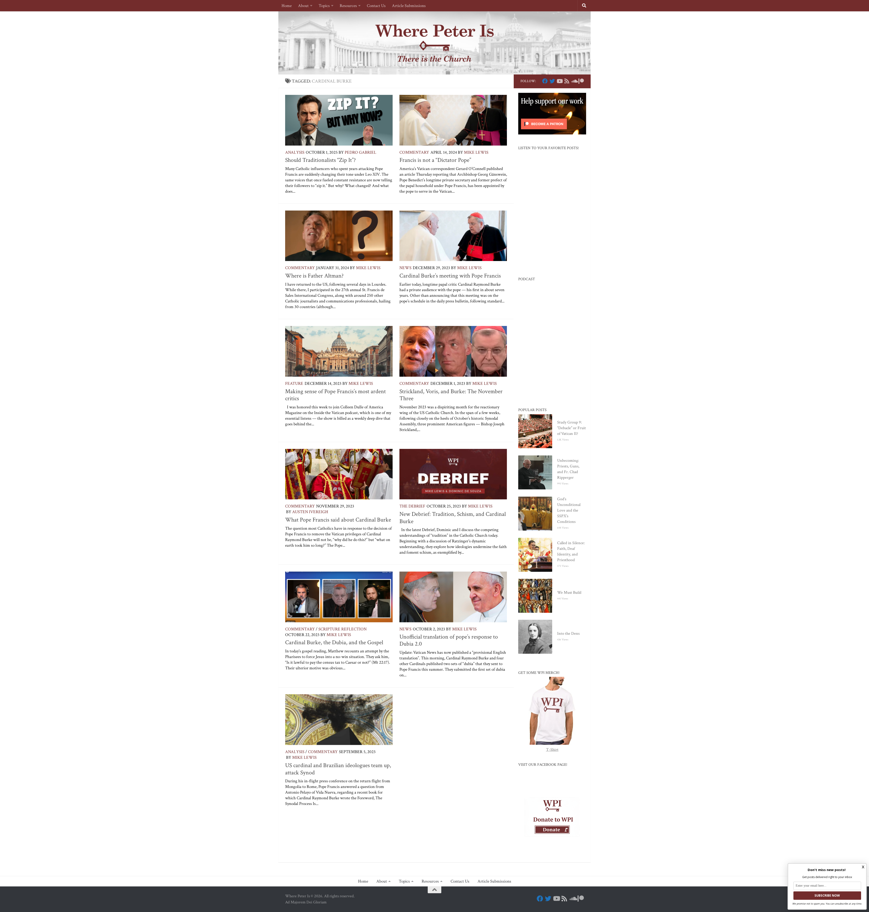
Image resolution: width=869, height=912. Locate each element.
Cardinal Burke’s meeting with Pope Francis (450, 276)
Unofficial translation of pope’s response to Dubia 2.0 (448, 640)
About (303, 6)
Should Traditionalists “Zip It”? (320, 160)
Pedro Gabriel (360, 152)
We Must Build (569, 592)
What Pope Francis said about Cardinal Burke (338, 520)
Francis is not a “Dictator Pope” (435, 160)
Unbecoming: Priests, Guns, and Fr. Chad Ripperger (568, 469)
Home (287, 6)
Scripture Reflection (342, 629)
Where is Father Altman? (314, 276)
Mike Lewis (476, 152)
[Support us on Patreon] (581, 81)
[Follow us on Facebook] (545, 81)
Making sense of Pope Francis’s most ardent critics (335, 395)
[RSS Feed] (566, 81)
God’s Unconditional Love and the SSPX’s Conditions (568, 510)
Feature (294, 383)
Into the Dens (568, 633)
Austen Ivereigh (310, 512)
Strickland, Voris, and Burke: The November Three (451, 395)
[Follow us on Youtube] (559, 81)
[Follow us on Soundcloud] (574, 81)
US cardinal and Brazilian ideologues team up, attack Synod (338, 768)
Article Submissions (409, 6)
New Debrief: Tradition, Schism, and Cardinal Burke (452, 517)
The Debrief (412, 506)
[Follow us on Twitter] (552, 81)
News (405, 268)
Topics (324, 6)
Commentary (414, 152)
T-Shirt (552, 749)
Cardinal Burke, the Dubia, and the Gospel (334, 642)
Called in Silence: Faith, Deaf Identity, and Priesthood (571, 551)
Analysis (294, 152)
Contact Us (376, 6)
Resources (348, 6)
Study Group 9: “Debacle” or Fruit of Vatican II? (571, 428)
